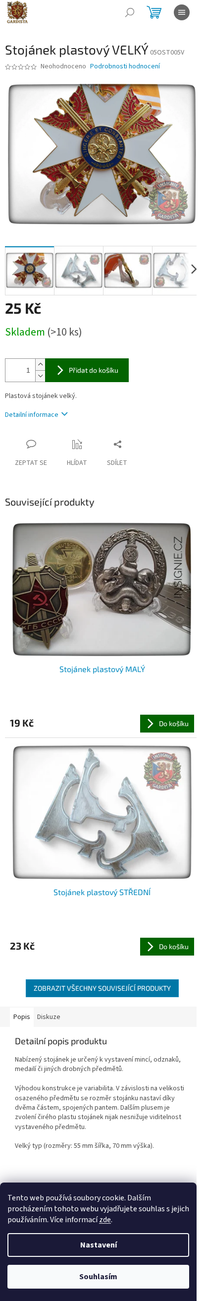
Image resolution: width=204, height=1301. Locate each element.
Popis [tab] (21, 1017)
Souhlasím (98, 1276)
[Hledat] (130, 12)
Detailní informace (31, 415)
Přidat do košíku (93, 370)
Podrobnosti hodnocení (125, 66)
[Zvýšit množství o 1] (40, 364)
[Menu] (182, 12)
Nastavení (98, 1245)
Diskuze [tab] (48, 1017)
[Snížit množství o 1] (40, 376)
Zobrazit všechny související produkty (102, 988)
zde (105, 1219)
